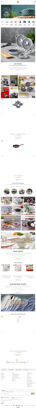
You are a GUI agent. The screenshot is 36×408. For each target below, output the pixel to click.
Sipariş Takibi (14, 380)
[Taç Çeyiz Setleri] (29, 210)
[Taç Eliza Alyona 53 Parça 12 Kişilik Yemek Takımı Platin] (6, 269)
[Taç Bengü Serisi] (18, 201)
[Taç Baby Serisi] (29, 201)
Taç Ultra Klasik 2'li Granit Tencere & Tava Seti (18, 134)
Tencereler (28, 374)
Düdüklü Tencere (29, 384)
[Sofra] (18, 240)
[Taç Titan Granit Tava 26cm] (18, 157)
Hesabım (13, 379)
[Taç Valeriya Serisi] (5, 80)
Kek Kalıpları (29, 385)
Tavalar (28, 375)
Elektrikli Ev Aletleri (30, 386)
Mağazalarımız (3, 376)
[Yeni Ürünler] (18, 44)
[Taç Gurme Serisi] (14, 80)
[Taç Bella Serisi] (18, 210)
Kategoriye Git (18, 179)
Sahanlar (28, 376)
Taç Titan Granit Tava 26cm (18, 175)
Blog (1, 379)
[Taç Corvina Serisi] (5, 92)
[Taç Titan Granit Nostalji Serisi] (18, 223)
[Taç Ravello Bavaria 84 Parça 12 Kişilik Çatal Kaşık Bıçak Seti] (18, 333)
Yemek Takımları (29, 380)
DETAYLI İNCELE (18, 258)
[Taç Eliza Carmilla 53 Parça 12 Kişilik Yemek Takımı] (29, 269)
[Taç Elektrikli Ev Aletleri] (6, 210)
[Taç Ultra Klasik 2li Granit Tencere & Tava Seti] (18, 116)
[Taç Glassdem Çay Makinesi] (18, 11)
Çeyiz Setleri (29, 379)
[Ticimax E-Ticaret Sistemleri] (18, 407)
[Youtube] (2, 403)
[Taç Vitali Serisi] (6, 201)
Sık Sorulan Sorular (15, 376)
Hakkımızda (2, 374)
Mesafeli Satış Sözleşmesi (16, 374)
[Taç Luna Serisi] (14, 92)
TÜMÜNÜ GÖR (18, 73)
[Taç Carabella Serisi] (26, 86)
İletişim (2, 375)
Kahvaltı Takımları (29, 381)
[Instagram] (3, 403)
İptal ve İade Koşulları (15, 375)
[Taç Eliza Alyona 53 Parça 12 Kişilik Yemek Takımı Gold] (18, 269)
